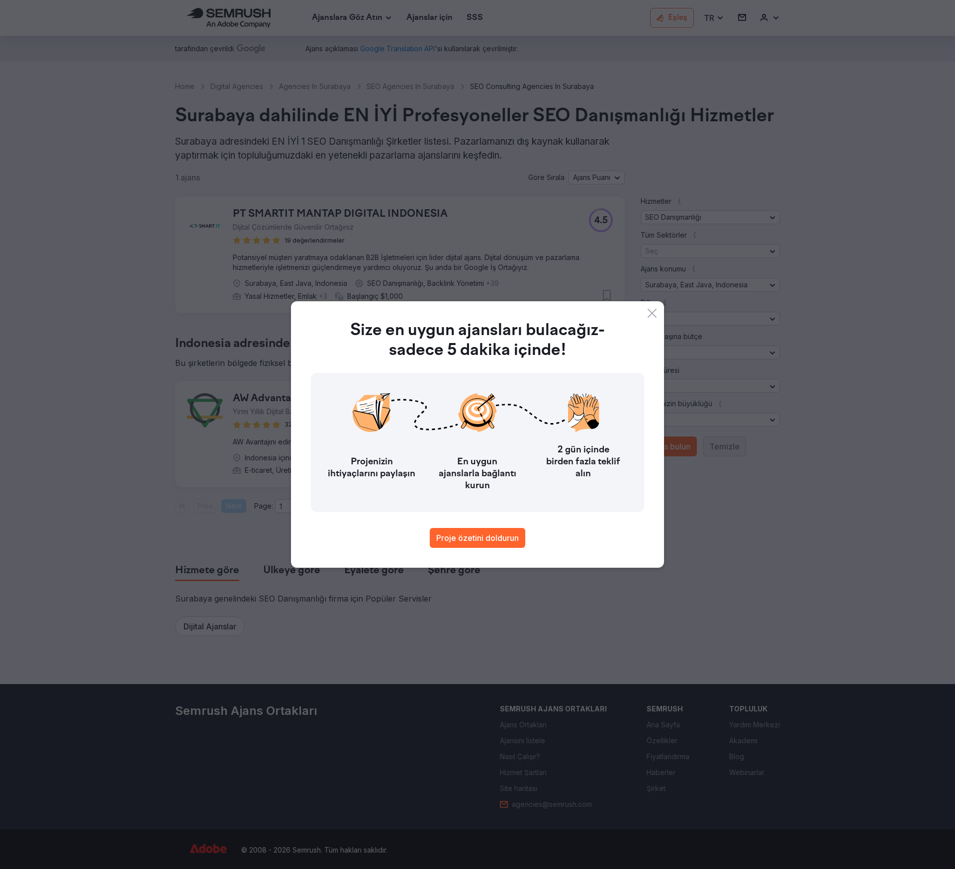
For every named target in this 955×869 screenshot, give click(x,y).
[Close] (652, 313)
